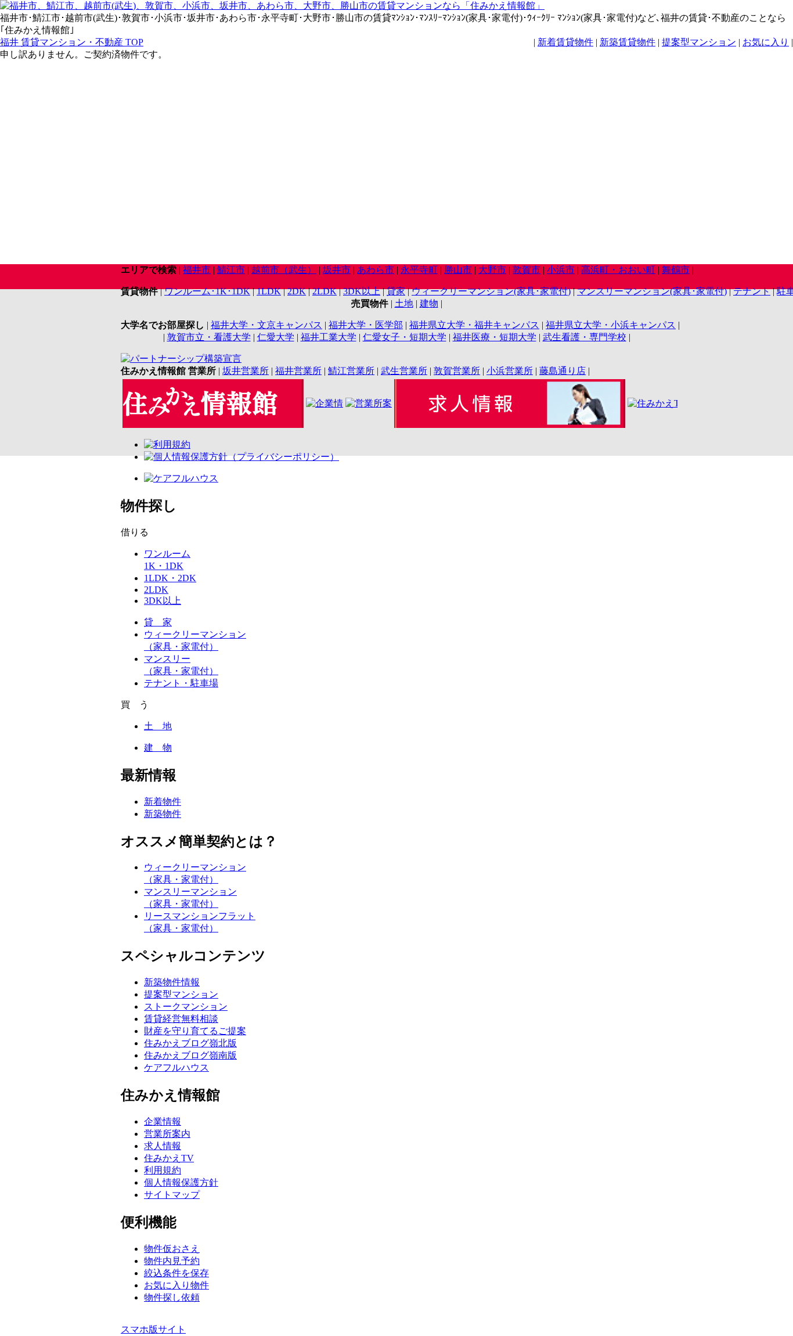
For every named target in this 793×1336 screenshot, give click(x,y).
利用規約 (162, 1170)
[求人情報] (509, 425)
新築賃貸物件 (627, 42)
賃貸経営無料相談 (181, 1019)
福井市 (197, 270)
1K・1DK (163, 566)
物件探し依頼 (172, 1297)
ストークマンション (186, 1006)
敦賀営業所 (457, 371)
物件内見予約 (172, 1261)
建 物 (158, 747)
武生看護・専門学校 (584, 337)
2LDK (324, 291)
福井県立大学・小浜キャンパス (611, 325)
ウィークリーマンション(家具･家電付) (491, 291)
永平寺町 (419, 270)
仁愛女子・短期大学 (404, 337)
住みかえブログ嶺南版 (190, 1055)
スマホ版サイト (153, 1329)
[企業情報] (324, 403)
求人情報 (162, 1146)
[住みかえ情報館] (213, 425)
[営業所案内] (368, 403)
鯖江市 (231, 270)
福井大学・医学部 (366, 325)
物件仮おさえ (172, 1249)
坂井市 (337, 270)
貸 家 (158, 622)
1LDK (269, 291)
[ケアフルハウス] (181, 478)
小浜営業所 (509, 371)
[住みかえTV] (652, 403)
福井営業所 (298, 371)
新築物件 (162, 814)
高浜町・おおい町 (618, 270)
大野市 (492, 270)
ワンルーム (167, 554)
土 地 (158, 726)
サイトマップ (172, 1195)
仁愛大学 (275, 337)
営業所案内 (167, 1134)
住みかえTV (169, 1158)
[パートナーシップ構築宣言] (181, 358)
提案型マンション (699, 42)
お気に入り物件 (176, 1285)
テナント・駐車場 (181, 683)
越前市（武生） (283, 270)
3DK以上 (361, 291)
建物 (429, 303)
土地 (404, 303)
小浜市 (561, 270)
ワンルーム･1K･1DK (207, 291)
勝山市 (458, 270)
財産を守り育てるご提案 (195, 1031)
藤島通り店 (562, 371)
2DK (296, 291)
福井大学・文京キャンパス (266, 325)
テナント (751, 291)
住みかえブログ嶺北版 (190, 1043)
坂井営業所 (245, 371)
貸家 (396, 291)
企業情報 (162, 1121)
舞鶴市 (676, 270)
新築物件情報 (172, 982)
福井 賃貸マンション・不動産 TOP (71, 42)
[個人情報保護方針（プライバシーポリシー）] (241, 457)
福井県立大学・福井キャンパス (474, 325)
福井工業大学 (328, 337)
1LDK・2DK (170, 578)
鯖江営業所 (351, 371)
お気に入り (765, 42)
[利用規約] (167, 444)
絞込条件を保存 (176, 1273)
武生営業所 (404, 371)
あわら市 (375, 270)
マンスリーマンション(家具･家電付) (652, 291)
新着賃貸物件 (565, 42)
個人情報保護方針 (181, 1182)
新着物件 (162, 801)
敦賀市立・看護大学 (209, 337)
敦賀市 (526, 270)
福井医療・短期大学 (494, 337)
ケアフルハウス (176, 1067)
